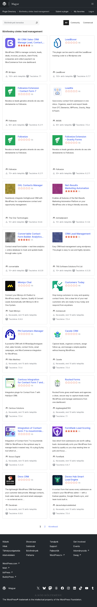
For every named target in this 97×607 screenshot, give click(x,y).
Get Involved (79, 541)
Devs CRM (23, 476)
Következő (53, 526)
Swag (77, 555)
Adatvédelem (9, 555)
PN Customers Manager (30, 331)
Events (76, 546)
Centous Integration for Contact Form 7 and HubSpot (30, 381)
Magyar (12, 588)
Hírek (5, 546)
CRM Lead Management (78, 233)
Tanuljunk (54, 541)
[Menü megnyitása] (93, 4)
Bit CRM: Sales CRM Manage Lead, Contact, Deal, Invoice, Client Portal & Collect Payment (30, 41)
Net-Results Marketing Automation (77, 186)
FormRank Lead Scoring (77, 428)
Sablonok (30, 546)
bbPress (8, 572)
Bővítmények (32, 550)
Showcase (31, 541)
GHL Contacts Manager (30, 185)
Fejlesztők (54, 550)
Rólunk (6, 541)
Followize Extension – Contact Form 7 (28, 89)
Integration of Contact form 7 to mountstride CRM (30, 429)
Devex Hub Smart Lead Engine (74, 478)
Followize (23, 136)
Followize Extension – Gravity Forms (75, 138)
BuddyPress (9, 577)
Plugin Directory (9, 11)
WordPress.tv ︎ (57, 555)
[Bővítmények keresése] (36, 22)
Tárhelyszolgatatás (11, 550)
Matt (6, 568)
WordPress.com (11, 563)
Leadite (69, 88)
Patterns (30, 555)
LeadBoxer (71, 39)
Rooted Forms (72, 379)
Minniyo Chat (25, 282)
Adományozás (81, 550)
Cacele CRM (71, 331)
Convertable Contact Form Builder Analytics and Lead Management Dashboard (30, 235)
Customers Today (74, 282)
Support (53, 546)
